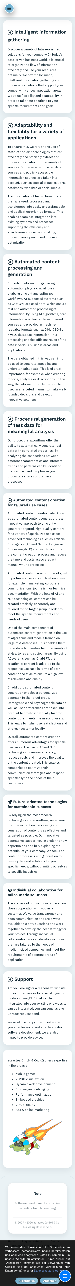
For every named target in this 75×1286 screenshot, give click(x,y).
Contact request (19, 1014)
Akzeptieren (27, 1280)
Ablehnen (49, 1280)
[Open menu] (9, 8)
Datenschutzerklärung (48, 1270)
